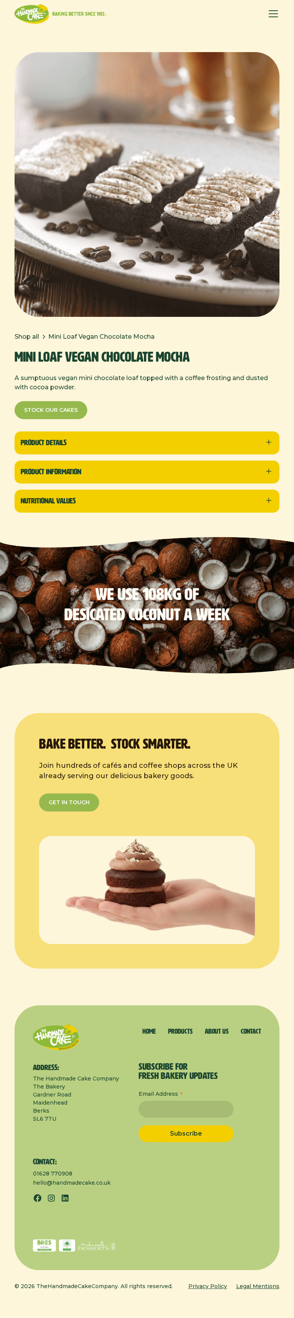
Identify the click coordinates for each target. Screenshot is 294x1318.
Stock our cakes (51, 410)
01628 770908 (52, 1173)
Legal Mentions (257, 1286)
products (180, 1031)
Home (149, 1031)
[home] (60, 14)
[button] (271, 14)
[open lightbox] (147, 184)
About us (217, 1031)
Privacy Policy (207, 1286)
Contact (251, 1031)
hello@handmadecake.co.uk (72, 1182)
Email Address (161, 1094)
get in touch (69, 802)
